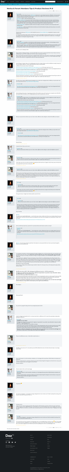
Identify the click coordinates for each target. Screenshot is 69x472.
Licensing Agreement (33, 467)
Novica (18, 14)
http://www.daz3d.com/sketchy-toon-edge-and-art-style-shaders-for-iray (28, 67)
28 (56, 10)
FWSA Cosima (33, 15)
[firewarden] (11, 14)
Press (48, 443)
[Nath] (11, 395)
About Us (48, 441)
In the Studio (32, 459)
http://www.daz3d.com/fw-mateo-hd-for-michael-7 (25, 74)
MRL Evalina (19, 18)
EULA (49, 467)
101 (60, 10)
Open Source (32, 450)
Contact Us (32, 437)
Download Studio (60, 1)
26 (53, 10)
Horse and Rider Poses (44, 32)
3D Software (12, 1)
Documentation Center (33, 448)
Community (22, 1)
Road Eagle (22, 42)
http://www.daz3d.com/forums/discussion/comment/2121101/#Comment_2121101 (30, 219)
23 (49, 10)
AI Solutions (33, 1)
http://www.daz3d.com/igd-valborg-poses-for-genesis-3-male (26, 68)
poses (26, 44)
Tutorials (31, 439)
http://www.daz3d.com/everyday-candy (23, 72)
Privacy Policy (45, 467)
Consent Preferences (33, 452)
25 (52, 10)
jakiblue (18, 41)
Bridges (48, 448)
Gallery (31, 461)
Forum (31, 463)
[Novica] (11, 55)
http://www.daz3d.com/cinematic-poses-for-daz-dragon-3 (26, 71)
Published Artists (50, 463)
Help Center (32, 441)
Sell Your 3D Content (33, 443)
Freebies (48, 461)
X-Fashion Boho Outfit (20, 24)
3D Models (17, 1)
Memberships (28, 1)
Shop (8, 1)
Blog (48, 439)
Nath (8, 398)
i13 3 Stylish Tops (20, 26)
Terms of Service (40, 467)
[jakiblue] (11, 82)
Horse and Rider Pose (22, 20)
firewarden (9, 17)
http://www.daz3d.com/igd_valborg (32, 81)
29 (57, 10)
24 (50, 10)
